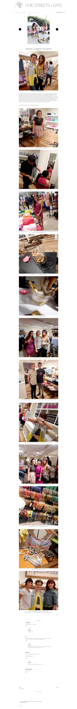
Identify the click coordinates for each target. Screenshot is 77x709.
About (17, 12)
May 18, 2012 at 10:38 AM (30, 636)
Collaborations (23, 12)
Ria (25, 636)
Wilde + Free (27, 652)
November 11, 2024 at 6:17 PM (36, 669)
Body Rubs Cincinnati (28, 669)
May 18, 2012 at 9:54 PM (34, 662)
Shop (38, 12)
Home (13, 12)
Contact (30, 12)
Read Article (38, 30)
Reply (26, 640)
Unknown (29, 630)
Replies (30, 628)
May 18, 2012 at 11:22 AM (33, 652)
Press (35, 12)
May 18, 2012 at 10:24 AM (34, 622)
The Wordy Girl (27, 622)
